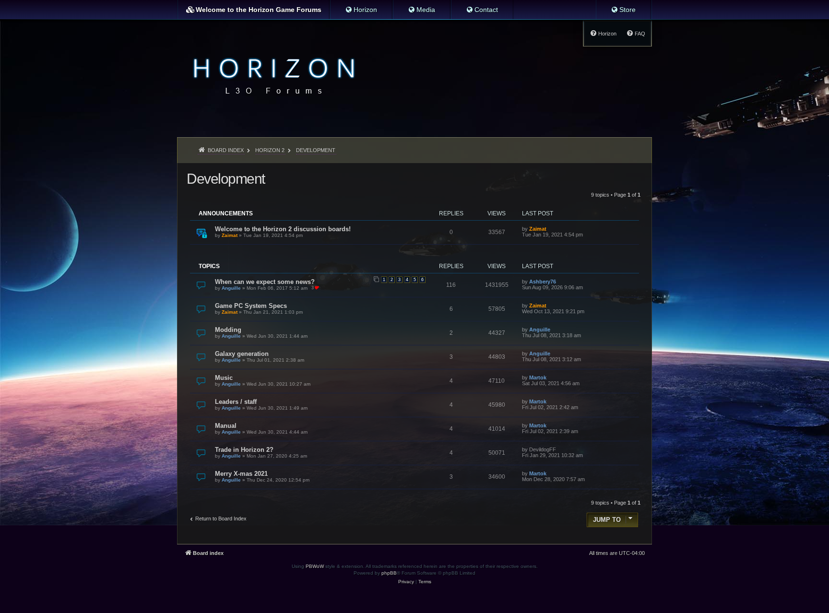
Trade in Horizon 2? (244, 449)
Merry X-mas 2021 (241, 473)
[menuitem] (361, 9)
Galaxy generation (242, 353)
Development (226, 179)
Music (224, 377)
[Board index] (271, 74)
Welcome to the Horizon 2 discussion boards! (283, 229)
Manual (226, 425)
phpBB (389, 573)
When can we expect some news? (265, 281)
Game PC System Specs (251, 305)
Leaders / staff (236, 401)
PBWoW (315, 566)
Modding (228, 329)
